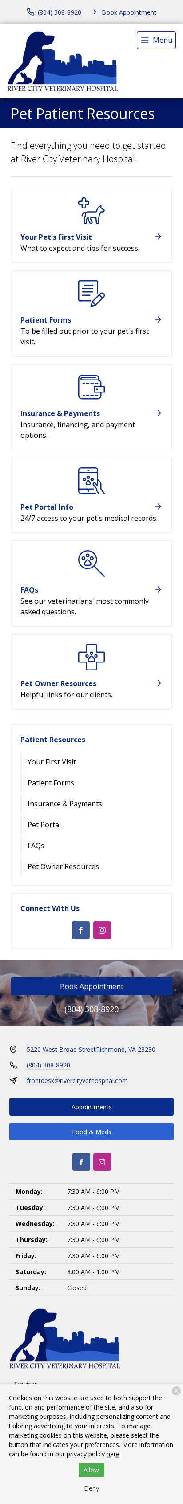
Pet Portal (44, 825)
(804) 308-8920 (91, 1009)
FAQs (36, 845)
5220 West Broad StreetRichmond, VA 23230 (91, 1049)
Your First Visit (52, 762)
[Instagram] (102, 930)
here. (114, 1454)
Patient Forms (51, 783)
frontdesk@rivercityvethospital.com (77, 1080)
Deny (91, 1488)
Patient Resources (52, 739)
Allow (91, 1470)
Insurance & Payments (65, 804)
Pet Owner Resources (63, 866)
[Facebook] (81, 930)
